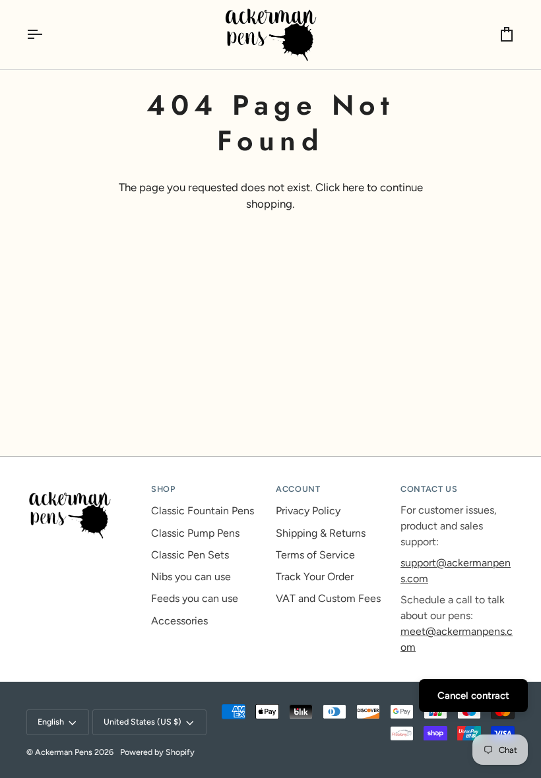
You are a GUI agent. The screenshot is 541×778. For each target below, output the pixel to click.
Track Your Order (315, 576)
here (353, 187)
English (51, 722)
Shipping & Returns (321, 533)
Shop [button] (163, 489)
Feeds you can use (194, 598)
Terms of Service (315, 555)
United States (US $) (142, 722)
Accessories (179, 620)
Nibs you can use (191, 576)
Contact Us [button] (428, 489)
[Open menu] (46, 34)
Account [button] (298, 489)
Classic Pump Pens (195, 533)
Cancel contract (473, 696)
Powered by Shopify (157, 752)
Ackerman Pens (63, 752)
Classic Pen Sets (190, 555)
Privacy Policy (308, 510)
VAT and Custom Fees (328, 598)
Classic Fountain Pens (202, 510)
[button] (83, 486)
